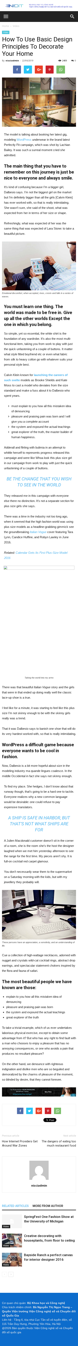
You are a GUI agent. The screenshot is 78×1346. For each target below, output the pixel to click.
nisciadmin (12, 60)
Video (5, 32)
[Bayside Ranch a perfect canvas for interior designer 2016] (12, 1259)
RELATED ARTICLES (15, 1206)
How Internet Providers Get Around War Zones (20, 1143)
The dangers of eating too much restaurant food (59, 1143)
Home (5, 26)
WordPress (24, 139)
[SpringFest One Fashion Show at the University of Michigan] (12, 1221)
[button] (72, 16)
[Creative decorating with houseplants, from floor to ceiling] (12, 1240)
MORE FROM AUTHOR (48, 1206)
